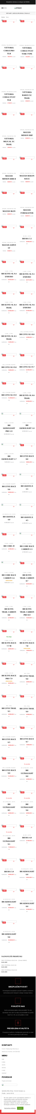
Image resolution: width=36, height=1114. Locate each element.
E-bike (6, 271)
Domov (3, 17)
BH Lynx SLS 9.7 (26, 367)
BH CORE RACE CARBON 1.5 (27, 547)
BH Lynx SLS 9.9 (9, 395)
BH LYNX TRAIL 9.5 (9, 709)
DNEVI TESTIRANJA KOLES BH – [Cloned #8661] (14, 960)
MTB (22, 332)
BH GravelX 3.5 (27, 487)
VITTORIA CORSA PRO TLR (9, 51)
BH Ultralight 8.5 (9, 807)
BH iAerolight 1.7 (9, 457)
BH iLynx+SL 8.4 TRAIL (9, 306)
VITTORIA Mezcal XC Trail (9, 141)
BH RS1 (25, 236)
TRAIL (28, 673)
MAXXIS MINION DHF (27, 133)
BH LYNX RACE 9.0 (9, 487)
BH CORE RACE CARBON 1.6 (9, 576)
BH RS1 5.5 (27, 239)
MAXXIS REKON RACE (27, 177)
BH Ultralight (25, 768)
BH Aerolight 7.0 (9, 903)
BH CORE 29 (9, 546)
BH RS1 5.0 (9, 872)
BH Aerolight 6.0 (27, 872)
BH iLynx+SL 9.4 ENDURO (9, 275)
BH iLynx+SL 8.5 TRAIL (9, 337)
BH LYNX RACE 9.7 (27, 740)
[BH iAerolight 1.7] (9, 447)
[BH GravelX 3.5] (27, 477)
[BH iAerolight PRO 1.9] (9, 417)
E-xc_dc (11, 640)
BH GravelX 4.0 (9, 518)
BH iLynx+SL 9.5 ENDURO (27, 275)
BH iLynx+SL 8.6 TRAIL (27, 396)
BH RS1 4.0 (27, 838)
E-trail (11, 271)
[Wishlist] (13, 22)
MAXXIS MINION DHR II (9, 177)
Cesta (29, 236)
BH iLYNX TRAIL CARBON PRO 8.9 (27, 612)
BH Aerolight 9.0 (9, 935)
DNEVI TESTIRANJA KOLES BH (9, 970)
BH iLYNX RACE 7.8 (27, 644)
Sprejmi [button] (20, 1108)
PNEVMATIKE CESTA (11, 45)
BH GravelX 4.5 (27, 518)
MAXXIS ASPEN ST (9, 246)
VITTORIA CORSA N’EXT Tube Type (27, 51)
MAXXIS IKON (9, 211)
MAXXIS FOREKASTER (27, 211)
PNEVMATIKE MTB (29, 89)
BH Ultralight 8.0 (27, 773)
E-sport (11, 543)
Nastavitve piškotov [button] (10, 1108)
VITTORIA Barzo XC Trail (27, 95)
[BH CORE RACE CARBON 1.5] (27, 537)
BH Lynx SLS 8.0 (26, 334)
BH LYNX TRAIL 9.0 (27, 677)
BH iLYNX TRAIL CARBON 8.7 (27, 578)
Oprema (4, 45)
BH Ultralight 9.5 (9, 841)
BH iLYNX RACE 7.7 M (9, 644)
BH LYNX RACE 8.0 (27, 457)
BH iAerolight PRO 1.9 (9, 428)
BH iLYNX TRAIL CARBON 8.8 (9, 612)
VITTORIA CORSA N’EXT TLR (9, 97)
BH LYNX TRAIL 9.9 (27, 710)
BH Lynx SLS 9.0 (9, 367)
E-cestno (11, 423)
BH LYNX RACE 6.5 (9, 740)
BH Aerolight (25, 869)
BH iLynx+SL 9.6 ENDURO (27, 306)
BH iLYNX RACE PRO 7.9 (9, 677)
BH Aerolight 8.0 (27, 904)
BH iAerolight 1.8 (26, 426)
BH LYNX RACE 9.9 (9, 771)
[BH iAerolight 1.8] (27, 417)
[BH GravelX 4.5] (27, 508)
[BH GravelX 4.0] (9, 508)
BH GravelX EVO (25, 483)
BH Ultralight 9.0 (27, 807)
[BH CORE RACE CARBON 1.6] (9, 566)
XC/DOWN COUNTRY (29, 332)
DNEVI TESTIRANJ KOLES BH (8, 965)
